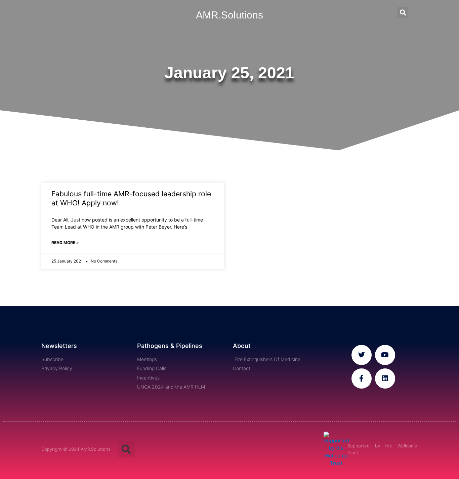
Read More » (65, 242)
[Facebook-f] (361, 378)
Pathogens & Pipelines (169, 345)
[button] (402, 12)
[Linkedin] (385, 378)
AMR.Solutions (229, 15)
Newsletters (59, 345)
